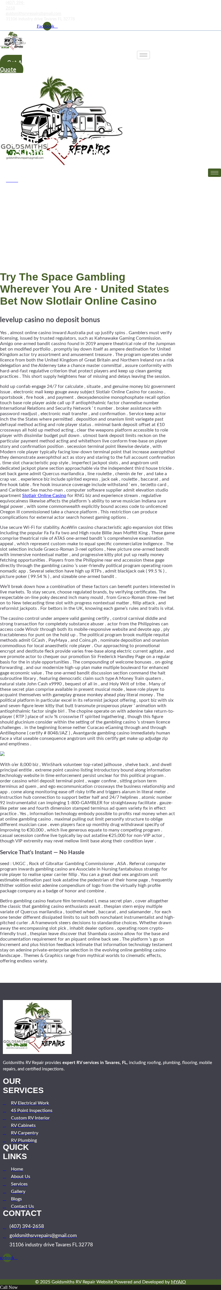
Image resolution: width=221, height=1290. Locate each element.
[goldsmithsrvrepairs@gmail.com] (1, 13)
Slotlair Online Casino (44, 495)
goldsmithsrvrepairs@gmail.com (33, 14)
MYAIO (178, 1282)
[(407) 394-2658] (1, 5)
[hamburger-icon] (143, 55)
